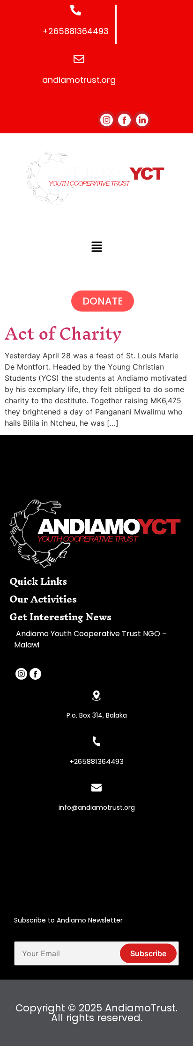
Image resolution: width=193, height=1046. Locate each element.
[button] (96, 247)
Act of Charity (63, 333)
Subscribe (148, 953)
